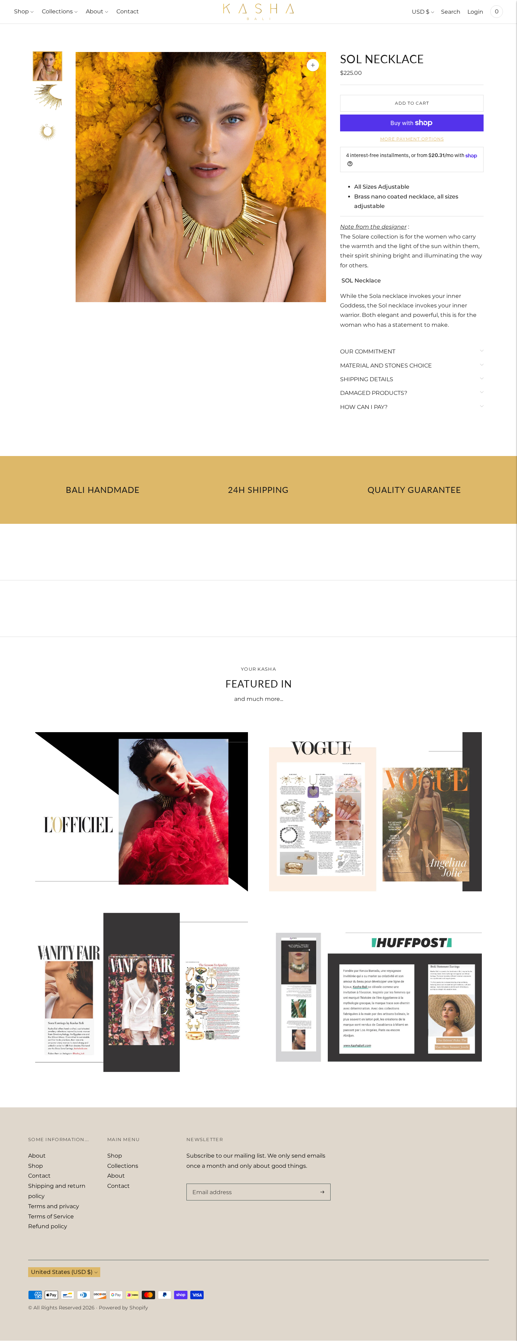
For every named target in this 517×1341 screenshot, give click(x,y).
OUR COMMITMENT (367, 351)
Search (450, 11)
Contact (127, 11)
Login (475, 11)
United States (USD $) (61, 1272)
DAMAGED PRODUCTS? (373, 393)
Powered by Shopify (123, 1307)
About (94, 11)
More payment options (412, 139)
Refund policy (47, 1226)
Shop (21, 11)
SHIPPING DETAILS (366, 379)
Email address (210, 1184)
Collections (57, 11)
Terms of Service (51, 1216)
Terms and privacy (53, 1206)
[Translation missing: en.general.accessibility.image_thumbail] (47, 66)
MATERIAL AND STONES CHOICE (386, 365)
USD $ (420, 11)
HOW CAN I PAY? (364, 407)
